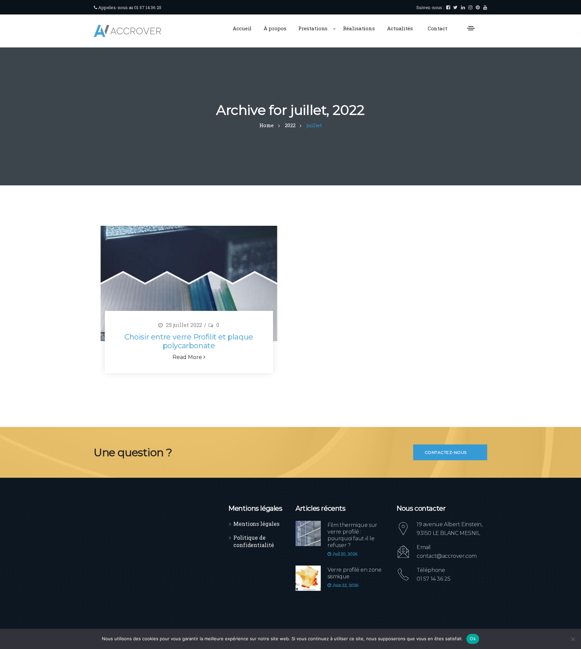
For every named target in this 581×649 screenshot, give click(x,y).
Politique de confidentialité (253, 541)
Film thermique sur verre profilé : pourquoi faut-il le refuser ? (352, 535)
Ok (473, 638)
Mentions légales (256, 523)
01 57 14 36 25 (433, 579)
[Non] (572, 639)
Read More (187, 357)
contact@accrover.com (447, 556)
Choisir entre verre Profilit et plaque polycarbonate (188, 341)
